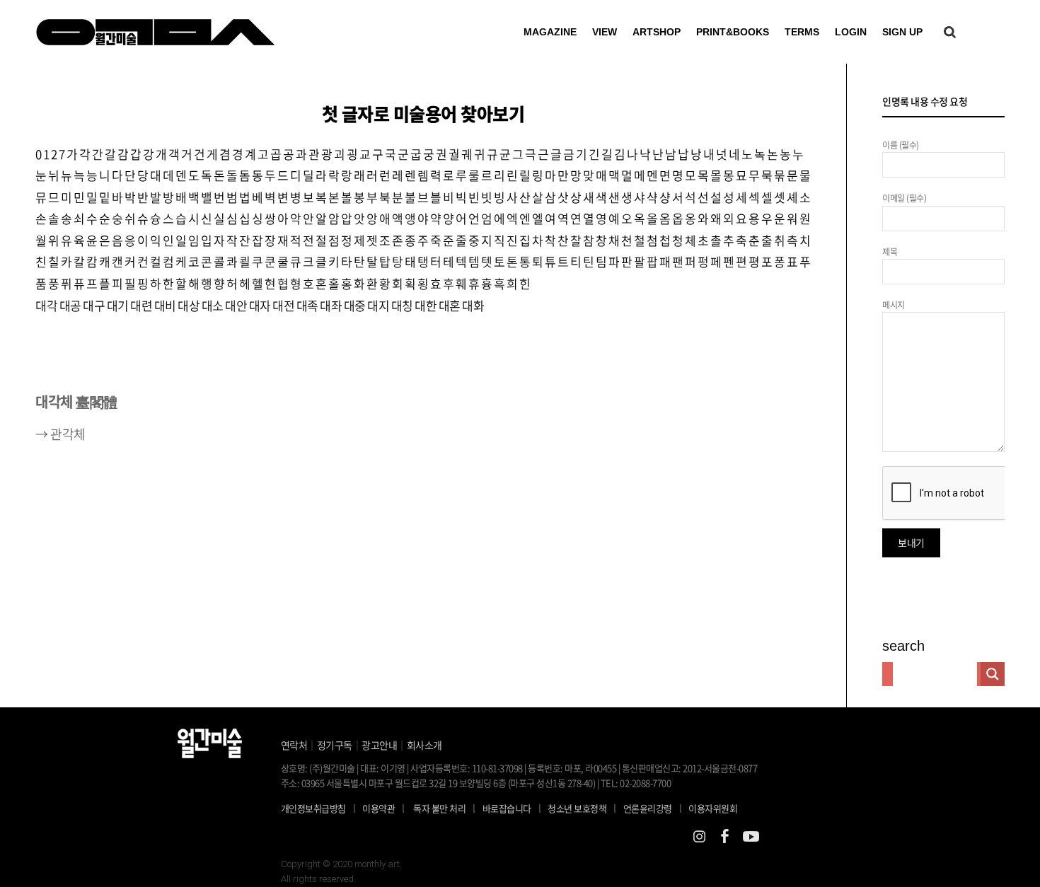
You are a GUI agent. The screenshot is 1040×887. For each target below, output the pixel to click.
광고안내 (379, 745)
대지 (378, 305)
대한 (426, 305)
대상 (189, 305)
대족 (307, 305)
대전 (283, 305)
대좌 (331, 305)
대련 (141, 305)
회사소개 (424, 745)
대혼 (450, 305)
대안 (236, 305)
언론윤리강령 (652, 808)
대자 (260, 305)
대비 (165, 305)
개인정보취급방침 (313, 808)
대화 (473, 305)
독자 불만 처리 (439, 808)
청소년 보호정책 (582, 808)
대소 (213, 305)
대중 (355, 305)
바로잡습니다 (507, 808)
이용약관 (378, 808)
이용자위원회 (712, 808)
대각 (46, 305)
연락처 (294, 745)
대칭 (402, 305)
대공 (70, 305)
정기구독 (334, 745)
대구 (94, 305)
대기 (118, 305)
